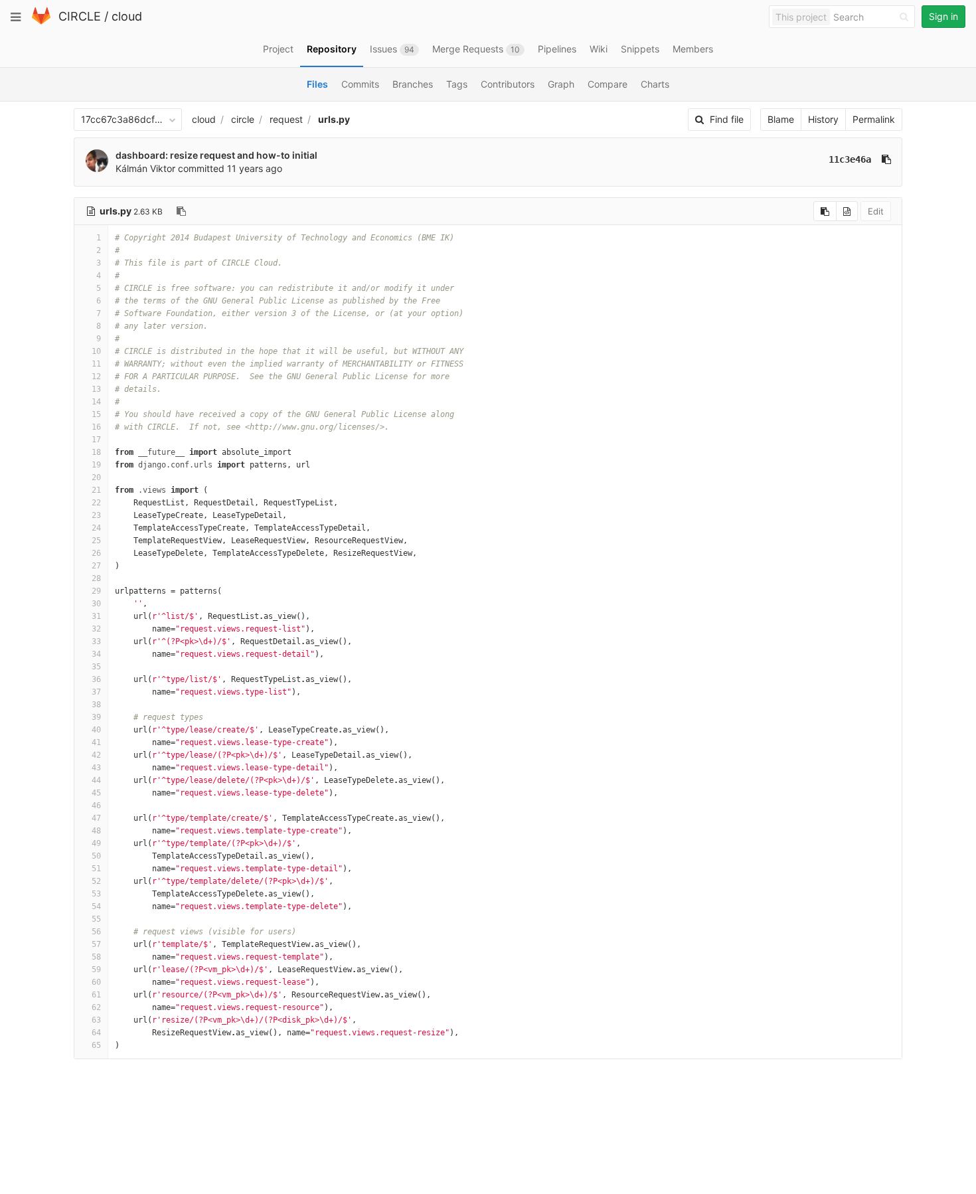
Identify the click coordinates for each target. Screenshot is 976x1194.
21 (96, 490)
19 (96, 464)
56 (96, 931)
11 (96, 364)
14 (96, 401)
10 (96, 351)
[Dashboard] (41, 21)
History (823, 119)
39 (96, 717)
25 (96, 540)
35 (96, 666)
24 (96, 528)
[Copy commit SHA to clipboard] (886, 159)
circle (242, 119)
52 (96, 881)
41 (96, 742)
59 (96, 969)
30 (96, 603)
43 (96, 767)
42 (96, 755)
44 (96, 780)
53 (96, 893)
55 (96, 919)
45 (96, 793)
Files (317, 84)
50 (96, 856)
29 (96, 591)
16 (96, 427)
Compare (607, 84)
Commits (360, 84)
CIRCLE (79, 16)
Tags (456, 84)
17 (96, 439)
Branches (412, 84)
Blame (781, 119)
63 (96, 1020)
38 (96, 704)
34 (96, 654)
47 (96, 818)
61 (96, 994)
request (286, 119)
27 (96, 565)
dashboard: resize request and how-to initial (216, 155)
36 (96, 679)
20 (96, 477)
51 (96, 868)
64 (96, 1032)
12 (96, 376)
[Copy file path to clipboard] (181, 211)
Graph (561, 84)
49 (96, 843)
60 (96, 982)
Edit (876, 211)
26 (96, 553)
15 (96, 414)
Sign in (943, 16)
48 (96, 830)
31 (96, 616)
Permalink (874, 119)
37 (96, 692)
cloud (127, 16)
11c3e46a (850, 159)
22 (96, 502)
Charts (655, 84)
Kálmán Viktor (145, 168)
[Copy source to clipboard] (825, 211)
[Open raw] (847, 211)
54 (96, 906)
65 (96, 1045)
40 (96, 729)
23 (96, 515)
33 (96, 641)
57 (96, 944)
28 (96, 578)
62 (96, 1007)
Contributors (507, 84)
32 (96, 629)
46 (96, 805)
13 (96, 389)
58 (96, 957)
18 (96, 452)
